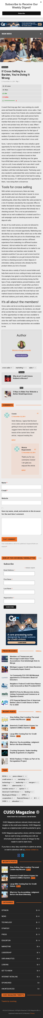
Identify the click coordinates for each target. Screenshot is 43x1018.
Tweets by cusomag (9, 1001)
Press (4, 934)
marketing (21, 368)
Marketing (5, 67)
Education (6, 940)
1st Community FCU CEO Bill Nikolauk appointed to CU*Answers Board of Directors (24, 677)
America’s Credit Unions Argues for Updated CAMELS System (24, 727)
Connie (14, 414)
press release (20, 776)
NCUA (6, 776)
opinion (23, 789)
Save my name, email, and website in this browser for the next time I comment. (21, 512)
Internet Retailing (10, 977)
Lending (5, 965)
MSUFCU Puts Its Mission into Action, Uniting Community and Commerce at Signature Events (24, 694)
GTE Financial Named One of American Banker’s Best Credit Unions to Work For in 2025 (25, 702)
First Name (8, 579)
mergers (34, 782)
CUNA (6, 785)
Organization (9, 598)
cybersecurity (18, 785)
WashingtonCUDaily (11, 795)
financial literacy (24, 798)
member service (9, 789)
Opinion (5, 910)
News (4, 916)
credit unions (9, 779)
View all (38, 651)
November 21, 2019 (9, 81)
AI (36, 798)
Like (5, 93)
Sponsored (6, 983)
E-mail (5, 491)
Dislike (6, 97)
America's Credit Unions (12, 792)
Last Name (8, 589)
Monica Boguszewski (21, 350)
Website (5, 498)
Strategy (5, 928)
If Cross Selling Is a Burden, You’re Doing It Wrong (16, 75)
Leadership (6, 953)
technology (8, 782)
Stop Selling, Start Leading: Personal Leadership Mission (24, 718)
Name (4, 483)
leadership (21, 782)
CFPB (25, 795)
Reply (14, 440)
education (17, 801)
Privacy (32, 1013)
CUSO (6, 801)
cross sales (7, 368)
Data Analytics (8, 959)
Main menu (7, 34)
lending (29, 792)
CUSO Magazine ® (21, 812)
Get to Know (7, 971)
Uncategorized (8, 989)
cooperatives (8, 798)
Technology (7, 922)
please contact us (31, 850)
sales (32, 368)
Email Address (9, 570)
